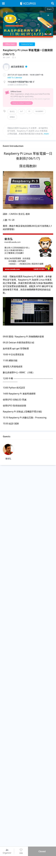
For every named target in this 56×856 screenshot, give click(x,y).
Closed (42, 851)
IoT (21, 111)
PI (29, 111)
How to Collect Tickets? (22, 103)
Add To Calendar (14, 77)
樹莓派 (12, 117)
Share (49, 9)
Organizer (7, 853)
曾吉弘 (12, 111)
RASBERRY (39, 111)
